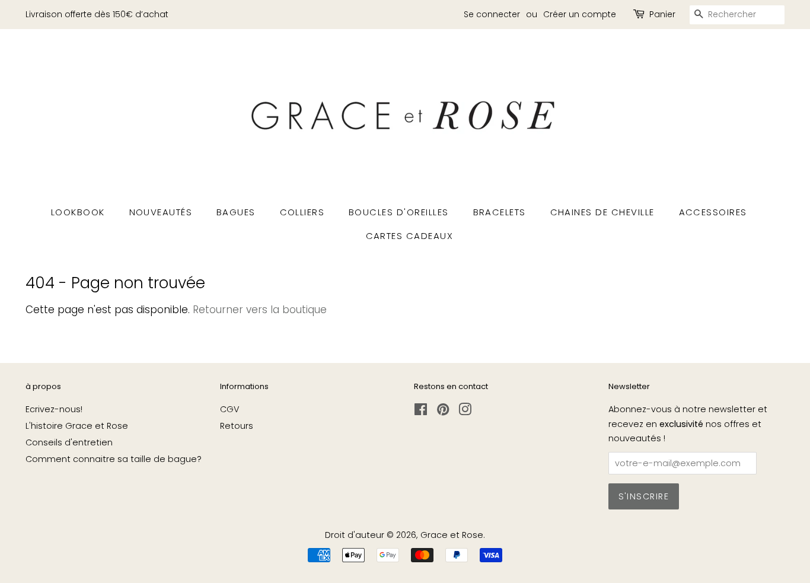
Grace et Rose (451, 535)
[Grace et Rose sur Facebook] (421, 412)
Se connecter (492, 14)
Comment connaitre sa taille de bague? (113, 459)
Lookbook (78, 212)
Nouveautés (161, 212)
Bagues (236, 212)
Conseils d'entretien (69, 442)
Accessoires (713, 212)
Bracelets (500, 212)
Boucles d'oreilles (399, 212)
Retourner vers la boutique (260, 309)
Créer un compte (579, 14)
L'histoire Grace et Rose (76, 426)
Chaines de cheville (602, 212)
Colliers (302, 212)
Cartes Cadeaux (410, 236)
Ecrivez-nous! (53, 409)
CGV (230, 409)
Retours (236, 426)
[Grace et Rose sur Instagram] (464, 412)
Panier (662, 14)
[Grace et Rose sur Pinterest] (442, 412)
